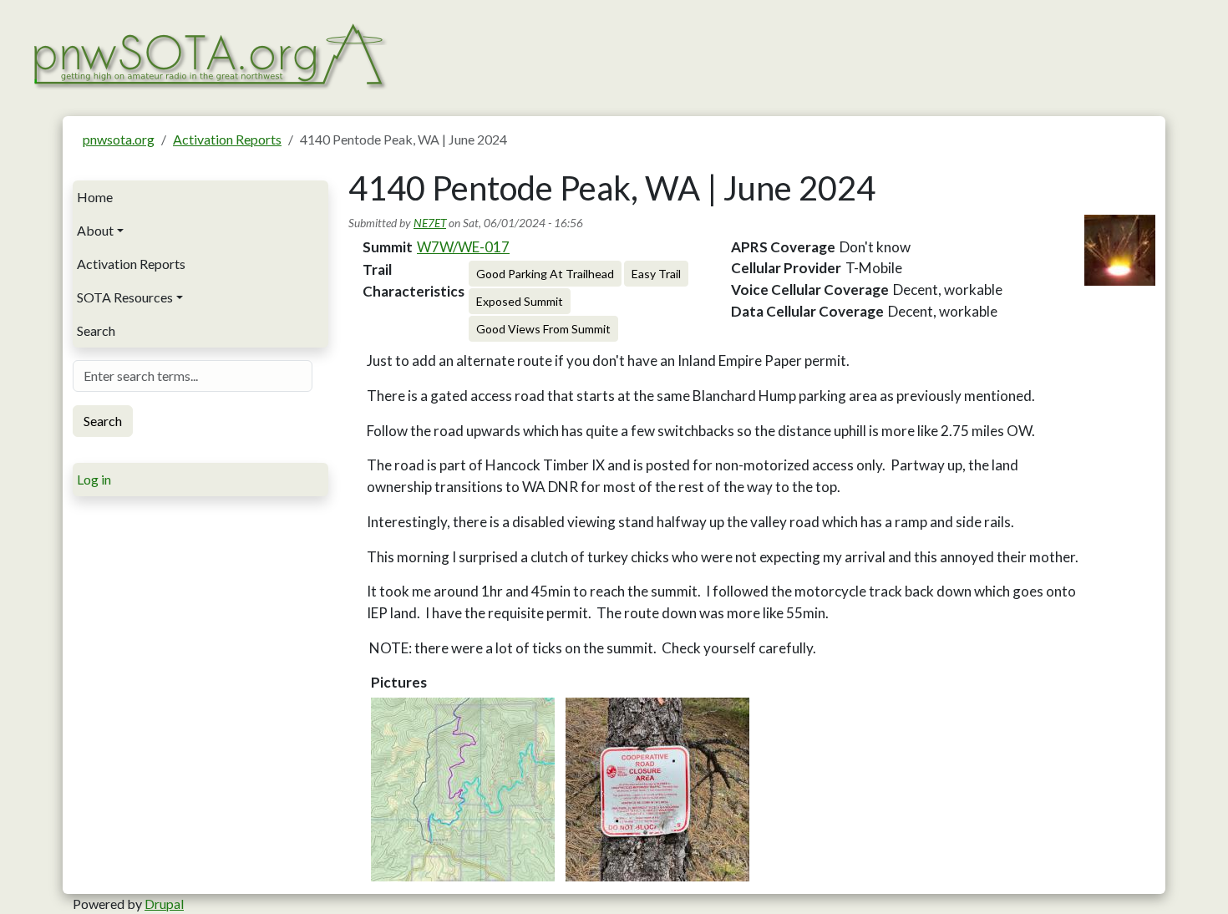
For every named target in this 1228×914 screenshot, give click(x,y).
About (95, 230)
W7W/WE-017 (463, 247)
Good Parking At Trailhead (545, 274)
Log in (94, 479)
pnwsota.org (119, 139)
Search (96, 330)
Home (95, 197)
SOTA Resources (125, 297)
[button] (463, 789)
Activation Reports (227, 139)
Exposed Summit (519, 301)
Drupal (164, 903)
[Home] (208, 53)
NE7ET (430, 223)
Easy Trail (656, 274)
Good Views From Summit (543, 329)
